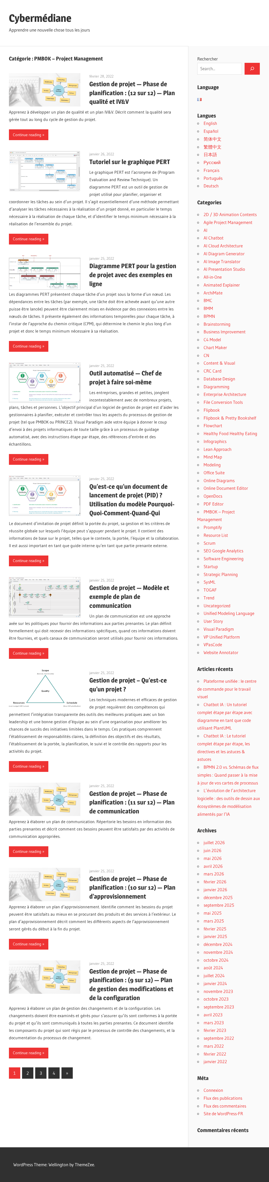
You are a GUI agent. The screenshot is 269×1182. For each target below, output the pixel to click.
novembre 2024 (218, 952)
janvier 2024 (215, 983)
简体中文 (212, 139)
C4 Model (212, 339)
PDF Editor (214, 504)
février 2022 (215, 1054)
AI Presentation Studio (224, 269)
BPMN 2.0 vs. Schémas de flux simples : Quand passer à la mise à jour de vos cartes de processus (227, 775)
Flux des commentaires (225, 1106)
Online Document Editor (226, 488)
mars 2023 (214, 1022)
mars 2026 (214, 874)
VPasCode (213, 644)
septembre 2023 (219, 1007)
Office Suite (214, 472)
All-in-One (213, 277)
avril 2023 (213, 1014)
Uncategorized (217, 605)
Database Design (219, 378)
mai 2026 (213, 858)
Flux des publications (223, 1098)
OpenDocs (213, 496)
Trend (209, 597)
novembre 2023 (218, 991)
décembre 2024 (218, 944)
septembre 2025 (219, 905)
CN (206, 355)
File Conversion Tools (223, 402)
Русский (212, 162)
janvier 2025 (215, 936)
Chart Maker (215, 347)
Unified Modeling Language (229, 613)
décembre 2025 (218, 897)
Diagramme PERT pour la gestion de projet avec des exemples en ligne (132, 275)
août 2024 (213, 967)
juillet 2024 (214, 975)
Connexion (213, 1090)
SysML (209, 582)
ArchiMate (213, 292)
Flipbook (212, 410)
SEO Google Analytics (223, 550)
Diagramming (216, 386)
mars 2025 (214, 921)
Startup (211, 566)
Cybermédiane (40, 18)
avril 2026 (213, 866)
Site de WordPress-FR (223, 1113)
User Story (213, 621)
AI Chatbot (214, 238)
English (210, 123)
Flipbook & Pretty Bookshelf (230, 418)
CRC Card (212, 371)
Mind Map (213, 457)
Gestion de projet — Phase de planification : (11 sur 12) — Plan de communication (132, 802)
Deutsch (211, 185)
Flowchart (213, 425)
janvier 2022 (215, 1061)
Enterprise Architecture (225, 394)
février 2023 (215, 1030)
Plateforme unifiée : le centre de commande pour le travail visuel (226, 689)
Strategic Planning (221, 574)
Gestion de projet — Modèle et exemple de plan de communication (129, 596)
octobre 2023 (216, 999)
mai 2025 (212, 913)
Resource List (216, 535)
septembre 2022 (219, 1038)
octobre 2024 (216, 960)
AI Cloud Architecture (223, 245)
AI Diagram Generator (224, 253)
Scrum (209, 543)
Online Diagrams (219, 480)
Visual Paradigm (219, 629)
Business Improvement (225, 331)
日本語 (210, 154)
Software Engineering (224, 558)
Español (211, 131)
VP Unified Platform (222, 637)
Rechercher (207, 59)
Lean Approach (217, 449)
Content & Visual (219, 363)
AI (205, 230)
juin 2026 (212, 850)
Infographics (215, 441)
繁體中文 (212, 147)
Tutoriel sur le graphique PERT (129, 162)
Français (211, 170)
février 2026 (215, 881)
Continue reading (27, 134)
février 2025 (215, 928)
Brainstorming (217, 324)
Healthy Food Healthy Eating (230, 433)
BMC (208, 300)
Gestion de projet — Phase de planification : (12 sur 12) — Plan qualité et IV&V (132, 93)
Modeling (212, 464)
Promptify (213, 527)
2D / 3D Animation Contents (230, 214)
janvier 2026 (215, 889)
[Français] (199, 99)
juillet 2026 (214, 842)
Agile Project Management (228, 222)
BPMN (209, 316)
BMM (208, 308)
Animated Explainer (222, 285)
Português (213, 178)
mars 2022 (214, 1046)
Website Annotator (221, 652)
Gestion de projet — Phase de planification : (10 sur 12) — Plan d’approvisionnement (132, 887)
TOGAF (210, 590)
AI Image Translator (222, 261)
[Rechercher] (252, 68)
